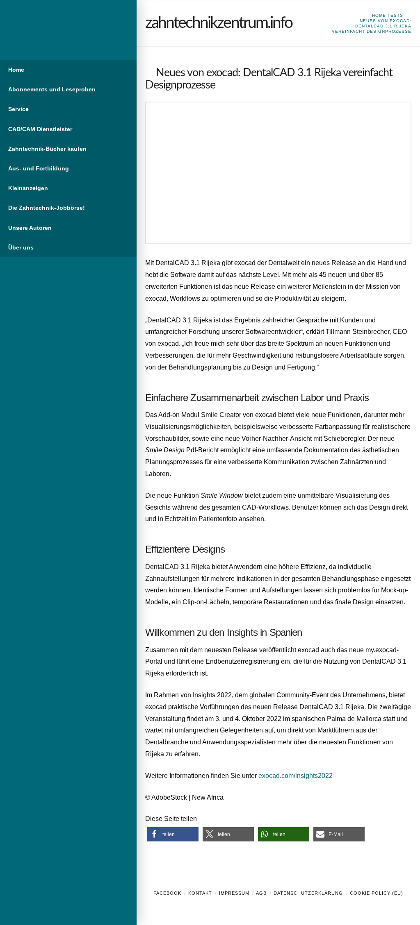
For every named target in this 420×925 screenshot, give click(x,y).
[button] (173, 834)
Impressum (234, 893)
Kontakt (200, 893)
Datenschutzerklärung (308, 893)
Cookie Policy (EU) (376, 893)
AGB (261, 893)
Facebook (167, 893)
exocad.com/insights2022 (295, 775)
